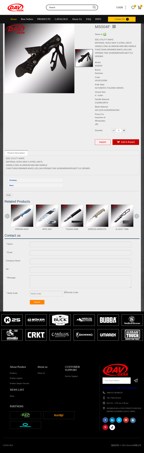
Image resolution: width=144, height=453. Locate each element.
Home (14, 19)
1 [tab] (70, 346)
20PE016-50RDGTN (97, 229)
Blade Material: (101, 107)
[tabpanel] (12, 328)
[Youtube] (126, 420)
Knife (8, 195)
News (12, 396)
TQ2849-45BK (72, 229)
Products (13, 373)
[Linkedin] (112, 420)
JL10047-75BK (122, 229)
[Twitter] (119, 420)
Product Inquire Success (19, 383)
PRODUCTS (43, 19)
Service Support (71, 376)
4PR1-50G (47, 229)
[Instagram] (133, 420)
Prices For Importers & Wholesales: (100, 117)
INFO (98, 19)
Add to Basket (128, 142)
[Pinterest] (105, 427)
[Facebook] (105, 420)
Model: (98, 62)
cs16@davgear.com (128, 388)
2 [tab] (74, 346)
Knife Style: (100, 84)
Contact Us (120, 19)
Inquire (102, 142)
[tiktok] (112, 427)
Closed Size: (100, 92)
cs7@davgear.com (111, 388)
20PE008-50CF (22, 229)
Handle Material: (102, 99)
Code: (97, 77)
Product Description (16, 153)
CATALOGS (61, 19)
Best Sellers (27, 19)
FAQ (88, 19)
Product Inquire (16, 378)
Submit (37, 302)
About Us (77, 19)
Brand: (98, 70)
